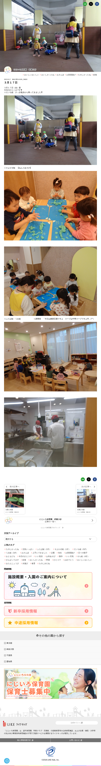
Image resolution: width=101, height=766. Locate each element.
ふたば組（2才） (44, 549)
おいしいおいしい (31, 75)
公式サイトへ (75, 723)
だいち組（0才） (81, 549)
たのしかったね (84, 75)
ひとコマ (57, 560)
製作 (61, 556)
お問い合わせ (74, 740)
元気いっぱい (28, 549)
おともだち (10, 556)
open (7, 761)
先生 (60, 553)
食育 (33, 563)
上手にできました (40, 553)
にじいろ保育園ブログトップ (50, 527)
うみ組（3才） (12, 553)
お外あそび (50, 556)
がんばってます (12, 560)
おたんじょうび (12, 563)
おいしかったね (47, 75)
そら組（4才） (83, 556)
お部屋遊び (71, 75)
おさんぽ (60, 75)
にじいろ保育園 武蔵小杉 (25, 69)
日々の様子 (82, 553)
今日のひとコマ (25, 556)
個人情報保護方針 (24, 740)
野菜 (48, 560)
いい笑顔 (39, 556)
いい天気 (70, 556)
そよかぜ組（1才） (62, 549)
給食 (95, 75)
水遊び (25, 563)
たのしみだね (44, 563)
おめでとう (69, 560)
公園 (53, 553)
